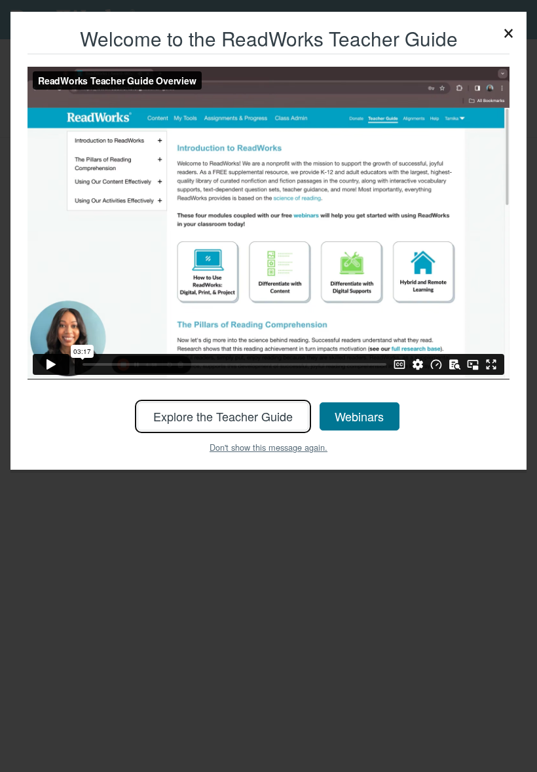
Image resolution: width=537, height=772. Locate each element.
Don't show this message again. (268, 447)
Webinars (359, 416)
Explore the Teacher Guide (223, 416)
